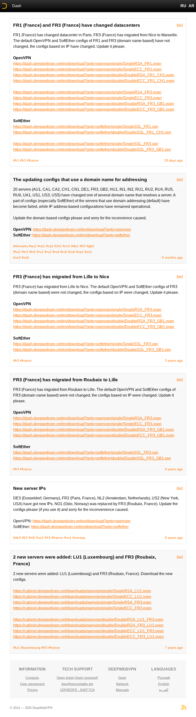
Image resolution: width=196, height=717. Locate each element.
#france (32, 160)
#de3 (17, 537)
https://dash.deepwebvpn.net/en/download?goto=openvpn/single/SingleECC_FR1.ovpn (87, 69)
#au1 (33, 246)
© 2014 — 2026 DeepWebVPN (31, 708)
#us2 (40, 537)
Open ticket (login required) (77, 678)
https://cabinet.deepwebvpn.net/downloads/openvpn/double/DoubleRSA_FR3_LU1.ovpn (88, 625)
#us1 (88, 252)
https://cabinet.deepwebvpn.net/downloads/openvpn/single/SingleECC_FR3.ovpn (82, 608)
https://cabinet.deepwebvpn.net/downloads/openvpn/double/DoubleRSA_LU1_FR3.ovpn (88, 620)
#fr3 (23, 160)
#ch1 (58, 246)
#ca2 (49, 246)
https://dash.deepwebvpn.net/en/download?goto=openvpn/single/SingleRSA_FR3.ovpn (87, 92)
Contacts (32, 678)
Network (122, 684)
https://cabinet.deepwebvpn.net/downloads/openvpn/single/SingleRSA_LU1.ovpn (82, 591)
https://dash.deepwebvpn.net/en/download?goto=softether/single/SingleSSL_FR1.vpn (85, 127)
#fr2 (25, 537)
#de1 (75, 246)
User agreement (32, 684)
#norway (78, 537)
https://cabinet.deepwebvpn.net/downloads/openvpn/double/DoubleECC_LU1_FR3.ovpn (88, 631)
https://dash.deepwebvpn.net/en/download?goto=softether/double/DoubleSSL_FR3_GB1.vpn (92, 149)
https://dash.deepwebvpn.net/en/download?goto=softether (81, 235)
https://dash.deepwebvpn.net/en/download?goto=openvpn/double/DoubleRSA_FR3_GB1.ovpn (93, 104)
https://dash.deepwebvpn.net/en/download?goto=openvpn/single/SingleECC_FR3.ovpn (87, 98)
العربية (163, 690)
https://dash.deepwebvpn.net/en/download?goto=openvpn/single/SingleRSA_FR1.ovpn (87, 64)
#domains (20, 246)
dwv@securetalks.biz (77, 684)
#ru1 (40, 252)
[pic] (180, 25)
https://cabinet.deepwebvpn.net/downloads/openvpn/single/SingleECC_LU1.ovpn (82, 597)
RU (183, 6)
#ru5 (63, 252)
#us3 (17, 257)
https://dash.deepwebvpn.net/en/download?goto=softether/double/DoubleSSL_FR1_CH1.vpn (92, 132)
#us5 (25, 257)
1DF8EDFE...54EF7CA (77, 690)
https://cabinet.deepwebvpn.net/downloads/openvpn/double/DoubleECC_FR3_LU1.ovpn (88, 637)
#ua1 (80, 252)
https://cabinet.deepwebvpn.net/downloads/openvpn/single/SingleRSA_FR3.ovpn (82, 602)
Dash (16, 6)
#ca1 (41, 246)
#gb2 (90, 246)
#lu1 (16, 647)
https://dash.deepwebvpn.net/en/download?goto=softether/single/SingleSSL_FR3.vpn (85, 144)
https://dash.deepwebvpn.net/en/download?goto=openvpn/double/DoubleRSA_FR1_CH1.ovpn (93, 75)
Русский (164, 678)
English (163, 684)
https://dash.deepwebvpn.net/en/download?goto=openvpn (82, 229)
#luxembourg (30, 647)
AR (191, 6)
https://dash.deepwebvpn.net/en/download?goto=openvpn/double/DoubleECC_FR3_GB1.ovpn (93, 109)
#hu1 (17, 252)
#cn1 (66, 246)
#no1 (67, 537)
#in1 (25, 252)
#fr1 (16, 160)
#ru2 (47, 252)
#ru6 (71, 252)
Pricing (32, 690)
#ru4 (55, 252)
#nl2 (32, 537)
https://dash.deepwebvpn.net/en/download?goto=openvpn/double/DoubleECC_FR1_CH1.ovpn (93, 81)
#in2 (32, 252)
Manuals (122, 690)
